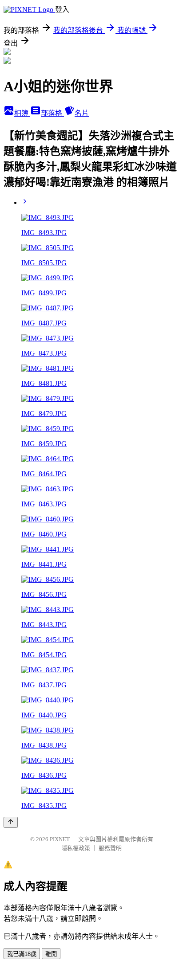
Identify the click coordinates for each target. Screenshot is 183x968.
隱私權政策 (75, 848)
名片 (82, 113)
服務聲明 (110, 848)
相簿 (22, 113)
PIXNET (60, 839)
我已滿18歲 (21, 954)
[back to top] (11, 822)
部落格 (52, 113)
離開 (51, 954)
